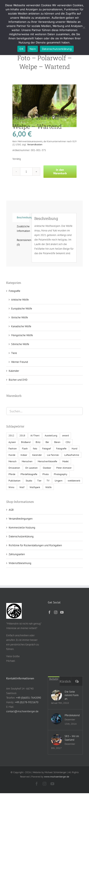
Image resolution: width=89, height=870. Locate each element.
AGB (11, 509)
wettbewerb (74, 480)
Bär (47, 442)
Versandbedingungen (20, 518)
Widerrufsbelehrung (20, 563)
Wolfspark (35, 487)
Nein (33, 49)
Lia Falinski (53, 454)
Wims (11, 487)
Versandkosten (34, 144)
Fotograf (46, 448)
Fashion (12, 448)
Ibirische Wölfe (19, 317)
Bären (57, 442)
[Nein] (84, 27)
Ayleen (12, 442)
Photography (60, 474)
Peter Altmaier (64, 467)
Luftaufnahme (71, 454)
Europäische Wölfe (21, 308)
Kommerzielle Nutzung (22, 527)
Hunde (11, 454)
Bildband (25, 442)
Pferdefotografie (28, 474)
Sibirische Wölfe (20, 344)
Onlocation (14, 467)
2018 (22, 435)
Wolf (21, 487)
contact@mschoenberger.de (22, 711)
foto (35, 448)
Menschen (27, 461)
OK (21, 49)
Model (65, 461)
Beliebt (53, 679)
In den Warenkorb (60, 171)
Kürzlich (65, 681)
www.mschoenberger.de (56, 776)
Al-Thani (35, 435)
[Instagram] (55, 612)
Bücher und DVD (18, 379)
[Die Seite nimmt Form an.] (56, 695)
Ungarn (59, 480)
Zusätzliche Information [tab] (23, 229)
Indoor (23, 454)
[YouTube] (62, 612)
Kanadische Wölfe (21, 326)
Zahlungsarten (17, 554)
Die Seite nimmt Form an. (72, 695)
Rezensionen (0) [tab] (23, 242)
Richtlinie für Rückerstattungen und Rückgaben (35, 545)
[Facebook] (49, 612)
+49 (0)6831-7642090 (28, 697)
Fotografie (14, 291)
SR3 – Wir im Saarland (72, 737)
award (65, 435)
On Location (31, 467)
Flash (25, 448)
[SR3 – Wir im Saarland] (56, 739)
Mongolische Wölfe (22, 335)
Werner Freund (19, 362)
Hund (74, 448)
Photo (45, 474)
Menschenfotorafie (47, 461)
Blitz (38, 442)
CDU (68, 442)
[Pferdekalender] (56, 719)
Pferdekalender (72, 715)
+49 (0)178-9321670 (26, 702)
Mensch (12, 461)
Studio (29, 480)
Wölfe (48, 487)
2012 (11, 435)
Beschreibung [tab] (23, 217)
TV (48, 480)
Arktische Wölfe (20, 299)
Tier (39, 480)
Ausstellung (51, 435)
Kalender (14, 371)
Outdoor (47, 467)
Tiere (14, 353)
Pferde (11, 474)
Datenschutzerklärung (21, 536)
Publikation (14, 480)
